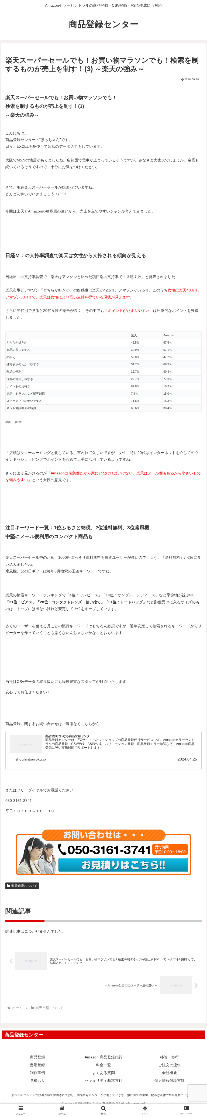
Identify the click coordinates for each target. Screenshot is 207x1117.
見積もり (37, 1080)
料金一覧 (103, 1065)
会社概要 (169, 1073)
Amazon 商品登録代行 (103, 1057)
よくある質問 (103, 1073)
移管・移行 (169, 1057)
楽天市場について (24, 886)
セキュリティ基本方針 (103, 1080)
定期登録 (37, 1065)
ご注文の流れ (169, 1065)
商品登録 (37, 1057)
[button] (191, 794)
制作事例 (37, 1073)
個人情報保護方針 (169, 1080)
